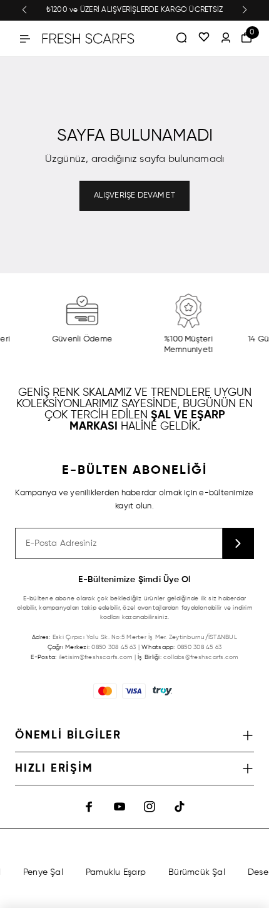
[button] (24, 10)
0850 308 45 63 (113, 647)
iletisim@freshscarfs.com (96, 657)
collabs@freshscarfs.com (200, 657)
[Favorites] (204, 38)
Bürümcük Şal (195, 872)
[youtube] (119, 806)
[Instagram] (149, 806)
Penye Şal (41, 872)
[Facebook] (89, 806)
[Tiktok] (179, 806)
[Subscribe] (238, 543)
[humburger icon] (25, 39)
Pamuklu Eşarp (114, 872)
